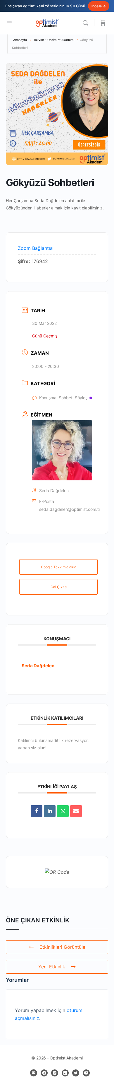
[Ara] (87, 23)
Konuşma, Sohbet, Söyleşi (63, 397)
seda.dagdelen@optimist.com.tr (69, 509)
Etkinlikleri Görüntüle (62, 947)
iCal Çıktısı (58, 587)
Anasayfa (20, 40)
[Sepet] (103, 23)
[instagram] (54, 1072)
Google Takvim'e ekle (58, 567)
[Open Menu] (9, 22)
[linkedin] (65, 1072)
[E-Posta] (76, 811)
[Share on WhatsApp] (63, 811)
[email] (33, 1072)
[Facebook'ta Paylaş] (36, 811)
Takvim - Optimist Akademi (54, 40)
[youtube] (86, 1072)
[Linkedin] (50, 811)
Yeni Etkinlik (51, 967)
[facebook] (44, 1072)
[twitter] (75, 1072)
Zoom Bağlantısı (35, 248)
